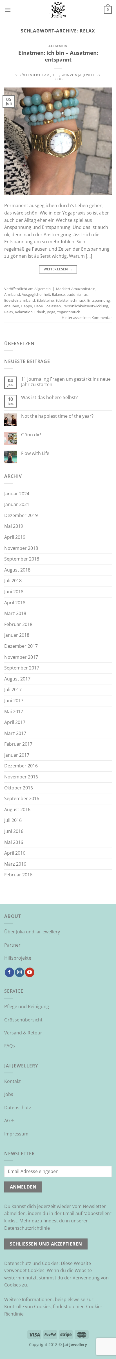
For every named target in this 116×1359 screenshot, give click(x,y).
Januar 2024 (16, 494)
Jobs (8, 1094)
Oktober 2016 (18, 788)
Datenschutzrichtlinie (27, 1228)
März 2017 (15, 733)
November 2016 (21, 777)
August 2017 (17, 679)
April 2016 (14, 853)
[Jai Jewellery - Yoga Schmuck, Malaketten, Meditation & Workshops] (58, 10)
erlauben (11, 305)
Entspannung (98, 300)
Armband (12, 294)
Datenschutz (17, 1107)
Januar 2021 (16, 504)
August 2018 (17, 570)
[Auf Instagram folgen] (19, 972)
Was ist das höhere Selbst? (49, 397)
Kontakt (12, 1081)
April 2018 (14, 602)
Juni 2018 (13, 591)
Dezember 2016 (21, 766)
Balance (58, 294)
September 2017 (21, 668)
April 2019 (14, 537)
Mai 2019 (13, 526)
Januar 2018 (16, 635)
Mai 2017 (13, 711)
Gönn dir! (31, 434)
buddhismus (77, 294)
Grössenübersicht (23, 1020)
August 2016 (17, 809)
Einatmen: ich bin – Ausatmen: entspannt (58, 56)
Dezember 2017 (21, 646)
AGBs (9, 1120)
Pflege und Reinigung (26, 1006)
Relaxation (24, 311)
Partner (12, 945)
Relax (8, 311)
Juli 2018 (13, 580)
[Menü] (7, 10)
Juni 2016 (13, 831)
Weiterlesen (58, 269)
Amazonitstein (83, 288)
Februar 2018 (18, 624)
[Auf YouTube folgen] (29, 972)
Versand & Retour (23, 1033)
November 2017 (21, 657)
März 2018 (15, 613)
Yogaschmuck (68, 311)
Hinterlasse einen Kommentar (87, 317)
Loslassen (52, 305)
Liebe (38, 305)
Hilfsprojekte (17, 958)
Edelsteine (45, 300)
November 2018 (21, 548)
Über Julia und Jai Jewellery (32, 932)
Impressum (16, 1134)
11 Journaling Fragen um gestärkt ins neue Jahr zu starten (66, 382)
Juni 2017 (13, 700)
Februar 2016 (18, 875)
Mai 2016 (13, 842)
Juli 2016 (13, 820)
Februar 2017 (18, 744)
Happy (26, 305)
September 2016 (21, 798)
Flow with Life (35, 453)
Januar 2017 (16, 755)
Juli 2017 (13, 689)
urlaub (39, 311)
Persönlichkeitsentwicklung (85, 305)
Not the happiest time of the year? (57, 416)
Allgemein (58, 46)
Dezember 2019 (21, 515)
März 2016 (15, 864)
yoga (51, 311)
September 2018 (21, 559)
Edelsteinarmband (19, 300)
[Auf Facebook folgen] (9, 972)
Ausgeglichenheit (36, 294)
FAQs (9, 1046)
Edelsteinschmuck (70, 300)
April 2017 (14, 722)
